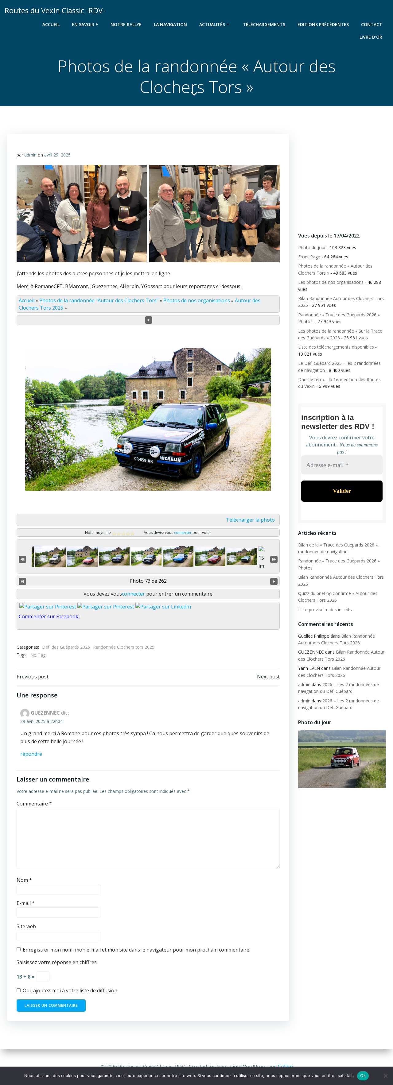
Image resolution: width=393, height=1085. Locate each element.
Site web (26, 926)
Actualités (212, 24)
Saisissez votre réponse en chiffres (57, 962)
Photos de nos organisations (196, 300)
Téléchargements (264, 24)
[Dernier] (274, 558)
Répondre (31, 754)
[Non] (385, 1076)
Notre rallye (126, 24)
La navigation (170, 24)
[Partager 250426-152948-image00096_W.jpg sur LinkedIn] (163, 606)
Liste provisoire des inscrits (325, 609)
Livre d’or (371, 37)
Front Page (309, 257)
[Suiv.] (274, 581)
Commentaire (34, 803)
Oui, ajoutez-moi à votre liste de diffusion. (69, 990)
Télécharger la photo (250, 519)
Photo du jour (312, 247)
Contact (371, 24)
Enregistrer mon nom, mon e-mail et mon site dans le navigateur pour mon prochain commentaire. (136, 949)
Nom (24, 880)
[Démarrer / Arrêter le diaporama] (148, 320)
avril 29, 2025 (57, 155)
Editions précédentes (323, 24)
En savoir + (85, 24)
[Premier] (22, 558)
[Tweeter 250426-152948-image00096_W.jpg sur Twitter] (47, 606)
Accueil (51, 24)
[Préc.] (22, 581)
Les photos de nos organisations (331, 282)
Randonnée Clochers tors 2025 (123, 647)
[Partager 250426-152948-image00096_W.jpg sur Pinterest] (105, 606)
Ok (363, 1075)
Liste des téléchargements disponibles (336, 347)
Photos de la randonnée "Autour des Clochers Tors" (98, 300)
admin (30, 155)
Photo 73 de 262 (148, 580)
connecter (183, 532)
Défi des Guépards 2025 (66, 647)
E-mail (26, 903)
